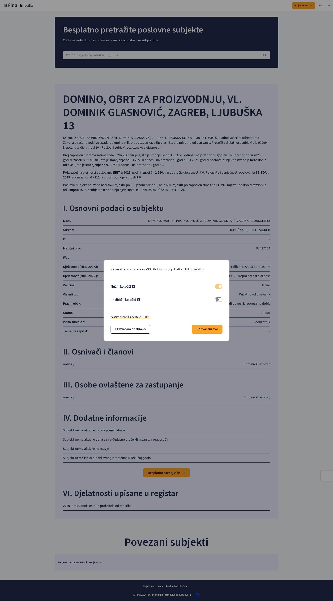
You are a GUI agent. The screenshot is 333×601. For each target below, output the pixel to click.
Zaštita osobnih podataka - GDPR (130, 317)
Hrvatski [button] (322, 5)
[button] (133, 287)
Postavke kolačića (176, 586)
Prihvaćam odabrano (130, 329)
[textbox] (166, 55)
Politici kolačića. (194, 269)
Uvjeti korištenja (153, 586)
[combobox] (166, 55)
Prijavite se (301, 5)
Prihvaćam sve (207, 329)
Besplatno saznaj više (164, 472)
